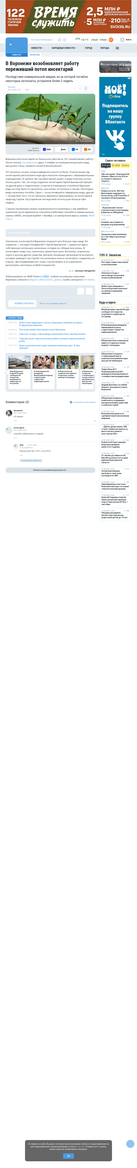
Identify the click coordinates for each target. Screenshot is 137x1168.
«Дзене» (58, 279)
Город (88, 48)
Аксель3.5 (18, 410)
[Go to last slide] (5, 372)
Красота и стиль (107, 231)
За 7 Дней (116, 165)
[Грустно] (46, 291)
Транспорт (105, 205)
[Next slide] (95, 372)
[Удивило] (37, 291)
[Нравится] (11, 291)
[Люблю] (29, 291)
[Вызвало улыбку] (20, 291)
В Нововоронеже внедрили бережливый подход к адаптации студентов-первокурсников (43, 376)
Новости (36, 48)
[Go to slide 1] (114, 74)
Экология (35, 55)
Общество (105, 188)
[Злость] (55, 291)
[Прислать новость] (111, 39)
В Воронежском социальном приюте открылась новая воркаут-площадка (67, 374)
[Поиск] (127, 48)
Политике (80, 1147)
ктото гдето (19, 428)
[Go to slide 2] (115, 74)
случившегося (29, 162)
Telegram (33, 279)
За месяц (125, 165)
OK (68, 1156)
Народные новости (63, 48)
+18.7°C (84, 39)
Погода (104, 48)
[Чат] (130, 1144)
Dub (21, 445)
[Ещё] (117, 49)
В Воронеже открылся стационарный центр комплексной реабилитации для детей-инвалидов (91, 377)
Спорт (103, 171)
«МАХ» (46, 276)
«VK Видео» (89, 279)
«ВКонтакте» (46, 279)
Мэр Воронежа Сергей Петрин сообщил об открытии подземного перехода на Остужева (16, 377)
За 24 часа (106, 165)
